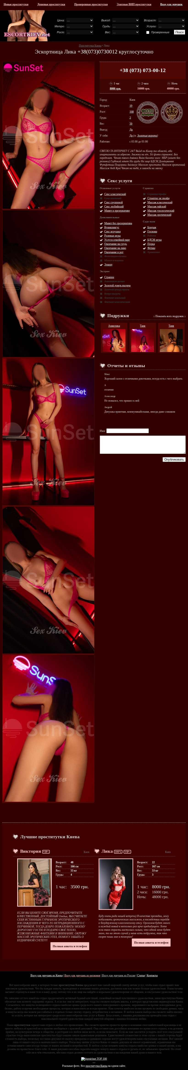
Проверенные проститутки (91, 4)
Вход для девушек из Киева (46, 975)
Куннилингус (111, 227)
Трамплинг (153, 252)
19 (131, 105)
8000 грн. (115, 88)
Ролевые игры (112, 235)
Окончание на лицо (115, 248)
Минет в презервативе (117, 210)
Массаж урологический (160, 210)
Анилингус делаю (114, 281)
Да (131, 129)
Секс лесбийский (114, 206)
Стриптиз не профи (158, 198)
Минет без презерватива (118, 223)
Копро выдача (112, 293)
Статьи (141, 975)
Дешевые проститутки (51, 4)
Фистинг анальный (114, 297)
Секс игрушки (112, 231)
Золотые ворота (147, 135)
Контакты (152, 975)
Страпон (109, 277)
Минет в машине (114, 260)
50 (131, 123)
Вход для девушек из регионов (82, 975)
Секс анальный (112, 198)
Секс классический (115, 194)
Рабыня (151, 235)
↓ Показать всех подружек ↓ (169, 316)
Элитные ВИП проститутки (134, 4)
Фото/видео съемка (115, 256)
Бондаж (151, 227)
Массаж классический (159, 202)
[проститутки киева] (27, 25)
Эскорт (108, 264)
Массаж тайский (156, 206)
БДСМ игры (154, 239)
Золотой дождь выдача (117, 285)
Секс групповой (113, 202)
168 (132, 111)
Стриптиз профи (156, 194)
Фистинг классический (117, 302)
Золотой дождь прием (116, 289)
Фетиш (151, 248)
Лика (107, 851)
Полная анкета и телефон (70, 946)
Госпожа (152, 231)
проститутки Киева (96, 1065)
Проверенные (160, 32)
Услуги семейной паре (117, 239)
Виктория (30, 851)
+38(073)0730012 (97, 52)
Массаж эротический (159, 214)
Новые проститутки (16, 4)
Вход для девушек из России (118, 975)
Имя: (103, 431)
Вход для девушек (171, 4)
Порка (151, 244)
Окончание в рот (113, 252)
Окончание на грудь (115, 244)
